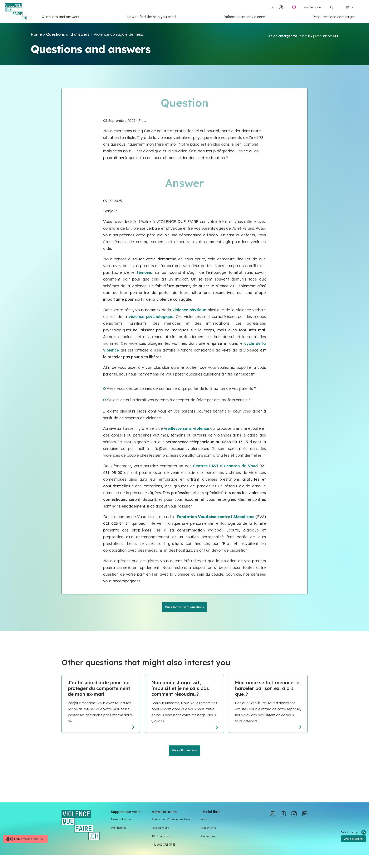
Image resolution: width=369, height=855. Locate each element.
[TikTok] (272, 814)
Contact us (208, 836)
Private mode (312, 7)
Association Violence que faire (171, 819)
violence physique (189, 309)
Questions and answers (60, 17)
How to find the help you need (151, 17)
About (205, 819)
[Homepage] (81, 824)
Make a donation (121, 819)
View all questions (184, 750)
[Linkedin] (305, 814)
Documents (208, 827)
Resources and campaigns (334, 17)
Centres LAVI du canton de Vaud (225, 465)
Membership (118, 827)
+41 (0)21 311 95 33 (163, 844)
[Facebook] (283, 814)
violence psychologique (151, 316)
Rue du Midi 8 (160, 827)
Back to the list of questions (184, 607)
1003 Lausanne (161, 836)
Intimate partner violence (244, 17)
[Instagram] (294, 814)
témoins (144, 272)
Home (36, 34)
